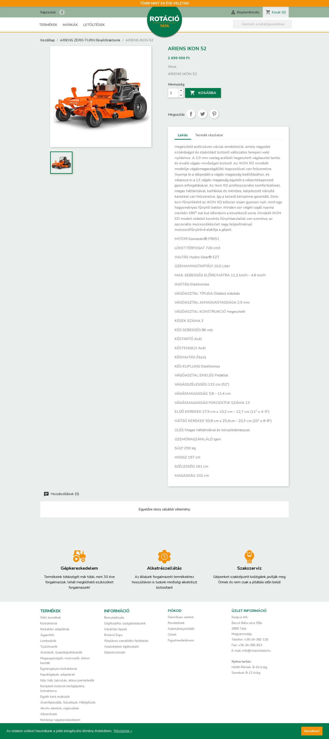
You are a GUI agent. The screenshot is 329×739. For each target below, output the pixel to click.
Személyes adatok (181, 617)
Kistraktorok (48, 623)
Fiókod (175, 610)
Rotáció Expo (113, 635)
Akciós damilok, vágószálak (59, 708)
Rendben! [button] (312, 731)
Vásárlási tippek (115, 629)
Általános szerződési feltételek (126, 641)
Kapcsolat (48, 12)
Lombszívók (48, 641)
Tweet (202, 113)
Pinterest (214, 113)
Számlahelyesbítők (181, 629)
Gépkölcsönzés (115, 652)
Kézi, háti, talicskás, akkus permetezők (67, 680)
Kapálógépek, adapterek (57, 674)
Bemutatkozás (114, 617)
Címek (172, 634)
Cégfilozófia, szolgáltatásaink (125, 623)
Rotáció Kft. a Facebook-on (62, 12)
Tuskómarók (49, 647)
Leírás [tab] (183, 135)
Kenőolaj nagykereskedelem (60, 720)
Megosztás (190, 113)
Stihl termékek (50, 617)
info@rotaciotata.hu (256, 651)
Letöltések (94, 24)
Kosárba (203, 92)
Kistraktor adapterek (54, 629)
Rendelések (176, 623)
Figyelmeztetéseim (181, 640)
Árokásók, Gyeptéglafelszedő (61, 652)
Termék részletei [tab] (209, 135)
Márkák (70, 24)
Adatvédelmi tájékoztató (121, 647)
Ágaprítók (47, 635)
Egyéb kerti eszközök (55, 697)
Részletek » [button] (123, 731)
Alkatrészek (48, 714)
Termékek (48, 24)
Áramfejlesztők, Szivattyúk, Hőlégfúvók (68, 702)
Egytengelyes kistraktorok (58, 669)
